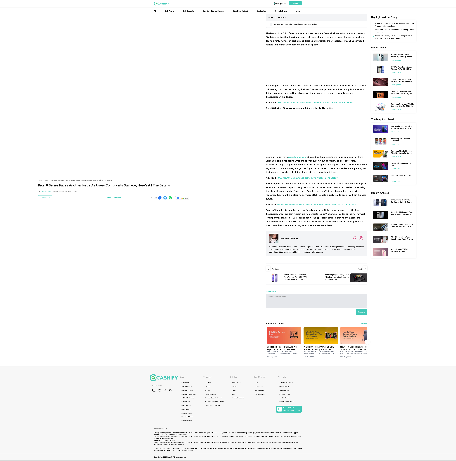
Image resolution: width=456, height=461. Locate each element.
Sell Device (235, 377)
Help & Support (260, 377)
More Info (282, 377)
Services (184, 377)
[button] (295, 3)
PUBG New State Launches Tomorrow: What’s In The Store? (307, 178)
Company (207, 377)
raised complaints (297, 157)
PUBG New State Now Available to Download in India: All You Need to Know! (315, 102)
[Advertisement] (316, 65)
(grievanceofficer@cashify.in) (164, 440)
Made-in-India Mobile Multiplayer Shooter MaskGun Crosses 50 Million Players (316, 204)
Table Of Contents (277, 17)
